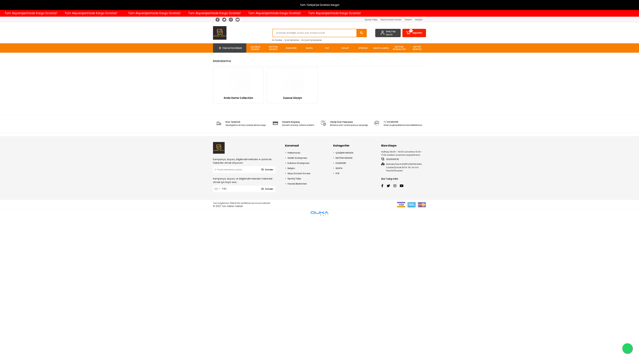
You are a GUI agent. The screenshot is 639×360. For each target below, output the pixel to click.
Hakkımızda (294, 152)
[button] (414, 33)
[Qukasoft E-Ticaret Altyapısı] (319, 213)
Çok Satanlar (292, 40)
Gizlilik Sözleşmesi (297, 158)
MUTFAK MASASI (344, 158)
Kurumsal (292, 146)
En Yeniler (277, 40)
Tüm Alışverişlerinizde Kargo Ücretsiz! (76, 13)
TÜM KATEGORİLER (232, 48)
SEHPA (339, 168)
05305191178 (392, 159)
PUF (337, 173)
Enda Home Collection (238, 98)
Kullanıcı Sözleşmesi (298, 163)
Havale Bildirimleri (297, 183)
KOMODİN (341, 163)
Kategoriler (341, 146)
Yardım (408, 19)
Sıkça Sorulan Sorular (391, 19)
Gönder (269, 169)
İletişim (419, 19)
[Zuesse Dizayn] (292, 80)
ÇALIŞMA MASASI (344, 152)
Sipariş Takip (371, 19)
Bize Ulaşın (389, 146)
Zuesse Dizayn (292, 98)
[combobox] (217, 189)
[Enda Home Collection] (238, 80)
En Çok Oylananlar (311, 40)
